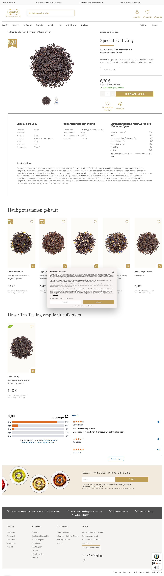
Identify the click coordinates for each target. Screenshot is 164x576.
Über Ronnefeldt (8, 2)
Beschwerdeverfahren (91, 539)
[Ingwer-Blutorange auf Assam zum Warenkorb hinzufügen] (96, 266)
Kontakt (154, 25)
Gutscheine (84, 25)
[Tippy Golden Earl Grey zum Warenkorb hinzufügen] (65, 266)
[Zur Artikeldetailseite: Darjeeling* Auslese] (148, 243)
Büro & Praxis (62, 526)
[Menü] (160, 554)
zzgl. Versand (116, 84)
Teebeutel (16, 25)
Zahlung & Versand (90, 536)
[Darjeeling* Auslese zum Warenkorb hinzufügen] (160, 266)
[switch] (156, 567)
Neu (59, 25)
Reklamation (87, 543)
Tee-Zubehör (28, 25)
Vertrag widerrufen (91, 547)
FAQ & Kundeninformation (92, 532)
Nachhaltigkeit (38, 539)
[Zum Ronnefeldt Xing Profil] (98, 556)
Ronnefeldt (36, 526)
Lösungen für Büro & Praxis (68, 536)
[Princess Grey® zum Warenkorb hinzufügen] (128, 266)
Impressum (117, 572)
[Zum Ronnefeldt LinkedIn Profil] (102, 556)
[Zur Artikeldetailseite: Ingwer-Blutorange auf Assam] (84, 243)
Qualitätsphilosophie (40, 536)
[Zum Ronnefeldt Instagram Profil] (89, 556)
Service (85, 526)
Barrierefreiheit (157, 572)
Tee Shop (10, 526)
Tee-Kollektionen (71, 25)
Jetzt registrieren (63, 539)
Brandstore (36, 543)
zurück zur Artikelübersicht (109, 32)
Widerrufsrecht (139, 572)
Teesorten (11, 532)
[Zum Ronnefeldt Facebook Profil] (84, 556)
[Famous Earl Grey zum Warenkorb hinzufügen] (33, 266)
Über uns (35, 532)
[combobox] (51, 13)
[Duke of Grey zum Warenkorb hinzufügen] (33, 371)
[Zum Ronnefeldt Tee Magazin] (84, 561)
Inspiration (39, 25)
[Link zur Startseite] (13, 13)
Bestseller (51, 25)
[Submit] (29, 13)
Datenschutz (127, 572)
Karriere (35, 550)
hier (112, 156)
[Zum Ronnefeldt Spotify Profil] (93, 556)
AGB (147, 572)
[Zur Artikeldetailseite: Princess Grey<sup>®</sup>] (116, 243)
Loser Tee (5, 25)
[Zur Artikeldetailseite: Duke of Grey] (21, 348)
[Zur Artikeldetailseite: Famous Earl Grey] (21, 243)
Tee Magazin (144, 25)
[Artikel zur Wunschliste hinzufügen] (31, 222)
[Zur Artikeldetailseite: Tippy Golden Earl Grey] (53, 243)
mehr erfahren (109, 69)
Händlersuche (38, 554)
